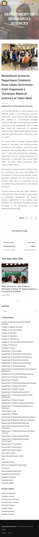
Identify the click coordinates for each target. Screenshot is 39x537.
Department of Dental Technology (14, 377)
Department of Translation (11, 444)
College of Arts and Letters (12, 330)
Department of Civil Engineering (13, 366)
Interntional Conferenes (10, 499)
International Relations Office (12, 456)
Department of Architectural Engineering (17, 357)
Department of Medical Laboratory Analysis (18, 420)
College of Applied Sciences (12, 327)
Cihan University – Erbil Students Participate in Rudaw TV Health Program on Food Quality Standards (19, 288)
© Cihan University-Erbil (9, 526)
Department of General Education (14, 386)
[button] (17, 300)
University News (8, 483)
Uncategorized (7, 480)
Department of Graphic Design (13, 389)
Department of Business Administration (16, 363)
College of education (9, 336)
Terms (10, 533)
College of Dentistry (9, 333)
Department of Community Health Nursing (17, 374)
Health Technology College (12, 450)
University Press (19, 231)
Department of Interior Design (13, 400)
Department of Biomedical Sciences (17, 106)
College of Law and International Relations (17, 342)
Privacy (4, 533)
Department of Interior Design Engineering (17, 403)
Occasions (6, 468)
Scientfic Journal (8, 496)
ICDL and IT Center (9, 453)
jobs (3, 459)
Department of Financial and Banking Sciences (19, 383)
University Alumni (8, 511)
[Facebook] (27, 217)
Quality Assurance (8, 493)
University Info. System (10, 502)
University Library (8, 505)
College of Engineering (10, 339)
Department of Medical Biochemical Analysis (18, 417)
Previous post (9, 242)
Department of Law (9, 411)
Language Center (8, 462)
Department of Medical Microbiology (15, 423)
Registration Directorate (11, 474)
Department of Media (10, 414)
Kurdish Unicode (8, 514)
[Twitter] (31, 217)
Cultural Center (7, 508)
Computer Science (8, 348)
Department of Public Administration (15, 436)
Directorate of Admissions (12, 447)
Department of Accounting (12, 351)
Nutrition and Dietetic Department (14, 465)
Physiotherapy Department (11, 471)
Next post (31, 242)
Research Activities (9, 477)
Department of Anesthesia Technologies (17, 354)
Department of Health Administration (15, 392)
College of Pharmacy (9, 345)
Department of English (10, 380)
